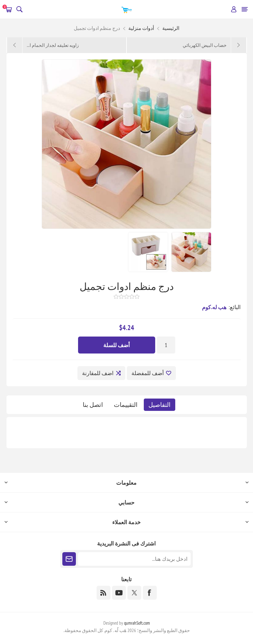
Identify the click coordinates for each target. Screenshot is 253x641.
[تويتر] (134, 593)
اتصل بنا (93, 405)
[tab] (159, 405)
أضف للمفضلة (147, 373)
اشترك (69, 559)
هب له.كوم (214, 307)
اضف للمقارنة (98, 373)
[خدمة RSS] (103, 593)
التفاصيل (159, 405)
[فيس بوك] (150, 593)
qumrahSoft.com (137, 623)
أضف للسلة (116, 345)
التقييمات (126, 405)
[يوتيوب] (119, 593)
